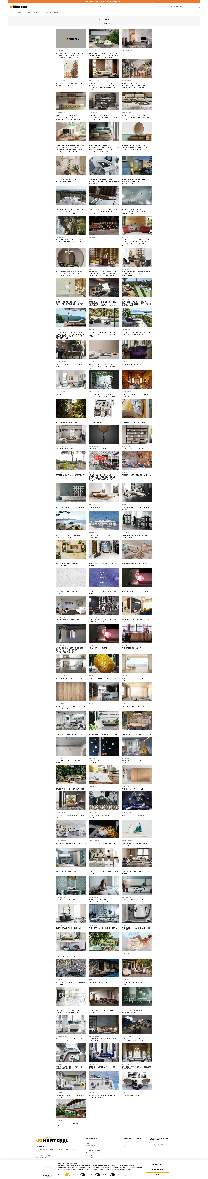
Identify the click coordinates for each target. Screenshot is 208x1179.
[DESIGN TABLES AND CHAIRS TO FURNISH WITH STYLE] (137, 996)
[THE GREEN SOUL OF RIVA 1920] (137, 633)
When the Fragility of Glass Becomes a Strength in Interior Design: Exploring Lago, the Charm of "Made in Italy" (70, 149)
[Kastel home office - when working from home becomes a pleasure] (104, 165)
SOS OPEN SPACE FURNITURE (134, 563)
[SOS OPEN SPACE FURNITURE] (137, 549)
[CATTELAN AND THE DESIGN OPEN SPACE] (104, 857)
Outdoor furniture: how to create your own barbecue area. (102, 334)
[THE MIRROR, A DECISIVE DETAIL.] (104, 913)
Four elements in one (66, 423)
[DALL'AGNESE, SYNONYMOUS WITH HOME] (137, 520)
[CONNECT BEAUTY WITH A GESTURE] (104, 746)
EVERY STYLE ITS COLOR (66, 900)
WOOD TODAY (95, 507)
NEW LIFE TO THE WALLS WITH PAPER (102, 564)
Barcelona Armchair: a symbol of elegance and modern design (104, 212)
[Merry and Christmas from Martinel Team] (71, 68)
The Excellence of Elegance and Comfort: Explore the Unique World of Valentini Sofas (102, 86)
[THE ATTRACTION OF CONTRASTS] (137, 720)
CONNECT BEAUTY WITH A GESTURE (100, 762)
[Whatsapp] (166, 1145)
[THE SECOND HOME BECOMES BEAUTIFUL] (104, 520)
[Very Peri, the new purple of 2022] (104, 577)
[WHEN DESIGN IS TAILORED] (71, 605)
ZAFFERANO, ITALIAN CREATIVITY (70, 475)
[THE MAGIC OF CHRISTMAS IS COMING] (137, 829)
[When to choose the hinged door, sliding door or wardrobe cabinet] (71, 633)
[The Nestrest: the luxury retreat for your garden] (71, 225)
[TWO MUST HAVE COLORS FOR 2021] (104, 829)
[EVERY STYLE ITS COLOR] (71, 885)
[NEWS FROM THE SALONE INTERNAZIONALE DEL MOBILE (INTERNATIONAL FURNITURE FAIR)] (104, 460)
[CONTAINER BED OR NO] (71, 941)
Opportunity (37, 13)
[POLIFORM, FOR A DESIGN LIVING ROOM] (104, 996)
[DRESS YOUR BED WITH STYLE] (71, 720)
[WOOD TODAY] (104, 492)
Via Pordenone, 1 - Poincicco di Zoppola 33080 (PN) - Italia (56, 1149)
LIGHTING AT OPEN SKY (99, 982)
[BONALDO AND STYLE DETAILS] (137, 885)
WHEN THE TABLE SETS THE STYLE (71, 507)
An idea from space (65, 449)
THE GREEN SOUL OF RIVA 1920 (135, 648)
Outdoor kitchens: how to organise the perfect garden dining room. (136, 304)
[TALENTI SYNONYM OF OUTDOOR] (71, 774)
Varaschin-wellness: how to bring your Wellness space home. (103, 366)
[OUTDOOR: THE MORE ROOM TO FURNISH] (137, 968)
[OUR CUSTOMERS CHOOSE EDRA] (104, 663)
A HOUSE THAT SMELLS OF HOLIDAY (133, 679)
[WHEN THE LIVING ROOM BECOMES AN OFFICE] (71, 968)
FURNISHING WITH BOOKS (133, 449)
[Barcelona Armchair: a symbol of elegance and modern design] (104, 195)
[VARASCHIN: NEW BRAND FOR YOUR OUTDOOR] (104, 1080)
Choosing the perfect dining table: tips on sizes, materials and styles (136, 274)
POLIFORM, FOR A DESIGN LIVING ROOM (103, 1012)
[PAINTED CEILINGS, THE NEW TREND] (71, 746)
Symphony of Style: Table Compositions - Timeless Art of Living (137, 117)
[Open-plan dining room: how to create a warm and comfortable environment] (104, 287)
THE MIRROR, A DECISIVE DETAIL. (103, 928)
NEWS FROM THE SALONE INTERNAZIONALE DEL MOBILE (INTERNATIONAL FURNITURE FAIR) (102, 478)
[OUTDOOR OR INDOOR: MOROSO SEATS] (71, 1108)
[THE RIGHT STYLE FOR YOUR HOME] (71, 829)
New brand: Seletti (98, 648)
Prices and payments (93, 1153)
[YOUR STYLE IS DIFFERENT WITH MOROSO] (137, 746)
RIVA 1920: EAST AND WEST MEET (136, 1095)
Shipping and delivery (93, 1150)
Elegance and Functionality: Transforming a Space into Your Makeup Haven (136, 147)
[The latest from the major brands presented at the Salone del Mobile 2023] (71, 257)
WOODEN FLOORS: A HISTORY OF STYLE (136, 508)
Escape (59, 394)
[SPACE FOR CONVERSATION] (137, 800)
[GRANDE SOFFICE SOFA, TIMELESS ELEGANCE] (137, 1052)
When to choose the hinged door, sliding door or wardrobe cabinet (69, 650)
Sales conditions (91, 1146)
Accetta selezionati (157, 1169)
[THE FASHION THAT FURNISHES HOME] (137, 857)
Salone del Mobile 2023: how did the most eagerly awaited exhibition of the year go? (103, 274)
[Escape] (71, 379)
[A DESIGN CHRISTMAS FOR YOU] (137, 577)
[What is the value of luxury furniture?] (137, 379)
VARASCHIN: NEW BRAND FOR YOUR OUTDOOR (102, 1096)
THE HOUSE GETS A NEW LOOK (69, 678)
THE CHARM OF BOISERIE (132, 789)
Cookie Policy (90, 1158)
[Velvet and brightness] (137, 349)
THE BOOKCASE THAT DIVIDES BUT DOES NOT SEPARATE (104, 621)
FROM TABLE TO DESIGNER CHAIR (136, 475)
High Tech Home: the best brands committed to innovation (134, 182)
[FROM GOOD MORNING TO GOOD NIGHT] (71, 800)
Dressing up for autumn (134, 423)
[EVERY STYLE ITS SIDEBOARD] (71, 913)
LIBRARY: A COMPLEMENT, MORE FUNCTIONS (103, 1040)
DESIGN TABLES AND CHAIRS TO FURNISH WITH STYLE (136, 1012)
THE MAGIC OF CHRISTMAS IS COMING (134, 844)
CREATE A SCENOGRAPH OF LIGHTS (100, 816)
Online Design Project (51, 13)
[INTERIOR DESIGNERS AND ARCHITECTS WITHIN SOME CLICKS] (71, 996)
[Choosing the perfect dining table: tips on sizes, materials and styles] (137, 257)
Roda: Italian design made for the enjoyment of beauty (136, 333)
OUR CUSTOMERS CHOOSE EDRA (102, 678)
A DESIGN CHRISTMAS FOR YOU (135, 592)
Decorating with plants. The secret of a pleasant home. (103, 395)
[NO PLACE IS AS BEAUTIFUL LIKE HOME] (71, 577)
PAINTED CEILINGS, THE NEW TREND (68, 762)
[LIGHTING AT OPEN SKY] (104, 968)
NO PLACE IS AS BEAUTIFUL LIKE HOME (70, 593)
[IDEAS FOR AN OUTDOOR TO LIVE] (104, 720)
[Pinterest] (155, 1145)
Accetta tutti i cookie (157, 1164)
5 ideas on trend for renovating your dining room (70, 303)
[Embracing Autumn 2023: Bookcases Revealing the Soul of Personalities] (104, 101)
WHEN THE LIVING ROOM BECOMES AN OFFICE (71, 983)
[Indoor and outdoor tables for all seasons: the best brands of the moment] (71, 195)
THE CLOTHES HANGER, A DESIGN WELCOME (136, 929)
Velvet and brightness (133, 364)
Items (19, 13)
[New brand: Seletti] (104, 633)
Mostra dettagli (122, 1175)
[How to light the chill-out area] (71, 349)
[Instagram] (158, 1145)
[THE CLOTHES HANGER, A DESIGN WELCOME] (137, 913)
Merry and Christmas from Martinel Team (69, 84)
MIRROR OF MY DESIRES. (99, 449)
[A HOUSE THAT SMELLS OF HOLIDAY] (137, 663)
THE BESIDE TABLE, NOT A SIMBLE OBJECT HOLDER (70, 1040)
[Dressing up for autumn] (137, 408)
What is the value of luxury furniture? (136, 395)
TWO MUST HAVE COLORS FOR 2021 (102, 844)
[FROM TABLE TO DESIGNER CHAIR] (137, 460)
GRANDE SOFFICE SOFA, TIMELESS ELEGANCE (136, 1068)
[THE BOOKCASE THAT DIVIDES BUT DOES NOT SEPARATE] (104, 605)
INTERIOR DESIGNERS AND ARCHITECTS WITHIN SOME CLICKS (71, 1012)
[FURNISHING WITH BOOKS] (137, 434)
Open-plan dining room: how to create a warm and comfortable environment (103, 304)
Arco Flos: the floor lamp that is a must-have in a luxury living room (134, 212)
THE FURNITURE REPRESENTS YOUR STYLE (69, 564)
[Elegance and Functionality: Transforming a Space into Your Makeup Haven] (137, 131)
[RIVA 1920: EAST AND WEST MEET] (137, 1080)
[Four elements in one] (71, 408)
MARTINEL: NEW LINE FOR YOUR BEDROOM (70, 1096)
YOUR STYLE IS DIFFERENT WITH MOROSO (136, 762)
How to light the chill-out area (69, 365)
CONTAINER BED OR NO (66, 956)
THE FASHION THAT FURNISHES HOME (135, 873)
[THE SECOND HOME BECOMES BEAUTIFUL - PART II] (71, 520)
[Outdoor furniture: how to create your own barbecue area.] (104, 317)
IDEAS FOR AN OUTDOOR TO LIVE (103, 735)
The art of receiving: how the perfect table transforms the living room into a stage (71, 55)
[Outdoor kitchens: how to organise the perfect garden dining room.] (137, 287)
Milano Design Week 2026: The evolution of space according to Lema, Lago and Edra (104, 55)
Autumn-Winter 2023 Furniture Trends (66, 181)
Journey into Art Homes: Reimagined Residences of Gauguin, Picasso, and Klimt (135, 85)
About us (89, 1143)
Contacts (89, 1155)
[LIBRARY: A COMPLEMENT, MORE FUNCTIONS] (104, 1024)
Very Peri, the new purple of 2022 (103, 593)
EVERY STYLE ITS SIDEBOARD (68, 928)
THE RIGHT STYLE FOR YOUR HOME (71, 843)
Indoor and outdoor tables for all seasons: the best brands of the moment (70, 212)
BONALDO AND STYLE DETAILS (135, 900)
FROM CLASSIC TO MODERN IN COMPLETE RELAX (69, 1068)
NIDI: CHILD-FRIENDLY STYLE (68, 872)
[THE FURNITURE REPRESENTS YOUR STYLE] (71, 549)
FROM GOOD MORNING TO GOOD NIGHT (70, 816)
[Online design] (104, 408)
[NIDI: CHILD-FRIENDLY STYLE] (71, 857)
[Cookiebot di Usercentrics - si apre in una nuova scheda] (47, 1176)
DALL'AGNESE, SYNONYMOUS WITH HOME (134, 536)
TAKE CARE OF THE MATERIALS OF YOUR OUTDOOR (70, 707)
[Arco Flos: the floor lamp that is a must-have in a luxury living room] (137, 195)
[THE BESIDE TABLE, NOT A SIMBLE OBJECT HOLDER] (71, 1024)
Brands (28, 13)
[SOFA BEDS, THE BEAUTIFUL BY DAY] (137, 605)
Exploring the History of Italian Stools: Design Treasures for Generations (69, 117)
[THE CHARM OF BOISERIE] (137, 774)
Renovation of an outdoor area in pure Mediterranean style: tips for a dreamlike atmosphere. (70, 335)
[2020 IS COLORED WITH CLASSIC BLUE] (104, 1052)
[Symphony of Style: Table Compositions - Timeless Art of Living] (137, 101)
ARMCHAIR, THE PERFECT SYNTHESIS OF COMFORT (100, 901)
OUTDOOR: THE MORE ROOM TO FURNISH (135, 983)
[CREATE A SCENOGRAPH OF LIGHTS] (104, 800)
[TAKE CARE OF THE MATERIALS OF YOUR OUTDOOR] (71, 691)
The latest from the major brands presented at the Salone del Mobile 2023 (69, 274)
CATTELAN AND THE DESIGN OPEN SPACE (104, 873)
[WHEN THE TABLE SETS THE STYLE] (71, 492)
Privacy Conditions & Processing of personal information (103, 1148)
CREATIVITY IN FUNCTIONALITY (135, 706)
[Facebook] (151, 1145)
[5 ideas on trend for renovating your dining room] (71, 287)
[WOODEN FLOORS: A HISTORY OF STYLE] (137, 492)
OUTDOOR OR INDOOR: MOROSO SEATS (69, 1124)
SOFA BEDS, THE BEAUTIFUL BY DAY (135, 621)
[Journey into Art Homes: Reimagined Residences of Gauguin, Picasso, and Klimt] (137, 68)
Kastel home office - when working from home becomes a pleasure (104, 182)
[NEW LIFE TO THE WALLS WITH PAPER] (104, 549)
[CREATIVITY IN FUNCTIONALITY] (137, 691)
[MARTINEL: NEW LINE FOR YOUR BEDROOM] (71, 1080)
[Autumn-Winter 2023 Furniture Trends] (71, 165)
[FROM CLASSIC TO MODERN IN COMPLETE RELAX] (71, 1052)
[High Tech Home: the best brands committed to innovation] (137, 165)
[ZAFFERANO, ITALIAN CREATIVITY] (71, 460)
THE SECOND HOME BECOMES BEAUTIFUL (101, 536)
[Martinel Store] (18, 6)
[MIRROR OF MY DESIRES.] (104, 434)
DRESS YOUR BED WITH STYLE (69, 735)
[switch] (82, 1174)
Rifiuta (157, 1174)
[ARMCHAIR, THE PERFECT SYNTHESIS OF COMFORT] (104, 885)
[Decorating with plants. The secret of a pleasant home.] (104, 379)
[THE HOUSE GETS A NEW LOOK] (71, 663)
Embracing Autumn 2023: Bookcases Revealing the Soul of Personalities (104, 117)
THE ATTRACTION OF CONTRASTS (136, 735)
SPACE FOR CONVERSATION (133, 815)
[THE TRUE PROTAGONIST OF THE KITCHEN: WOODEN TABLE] (137, 1024)
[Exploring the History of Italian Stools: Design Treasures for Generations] (71, 101)
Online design (95, 423)
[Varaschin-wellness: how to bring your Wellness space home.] (104, 349)
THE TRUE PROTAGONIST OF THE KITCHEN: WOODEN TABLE (136, 1040)
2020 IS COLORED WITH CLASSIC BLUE (103, 1068)
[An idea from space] (71, 434)
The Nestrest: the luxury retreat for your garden (68, 241)
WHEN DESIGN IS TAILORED (68, 620)
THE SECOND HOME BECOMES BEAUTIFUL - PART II (68, 536)
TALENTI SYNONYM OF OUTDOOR (70, 789)
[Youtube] (162, 1145)
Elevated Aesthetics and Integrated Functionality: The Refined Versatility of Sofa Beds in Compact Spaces (104, 148)
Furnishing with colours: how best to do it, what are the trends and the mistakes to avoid (137, 243)
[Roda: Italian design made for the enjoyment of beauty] (137, 317)
